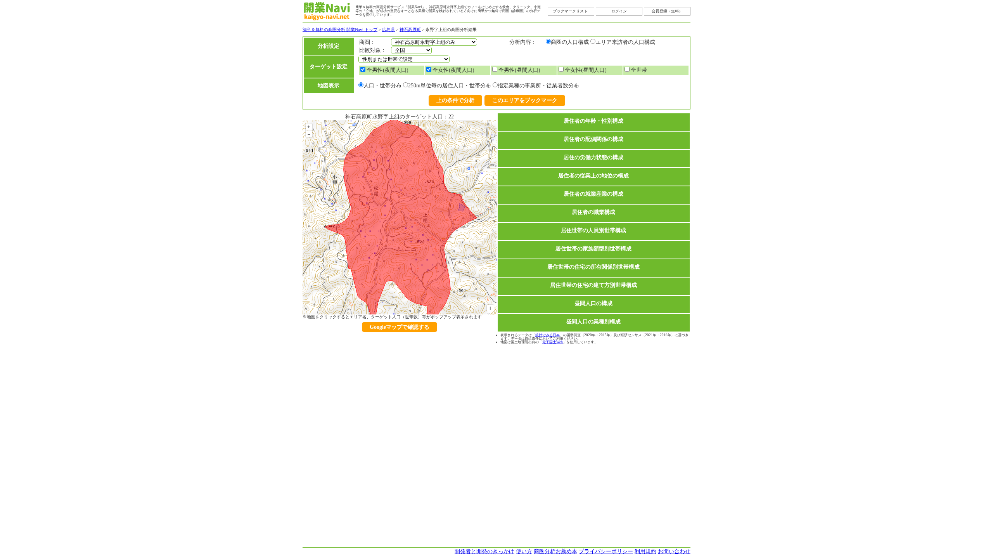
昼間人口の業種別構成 (593, 322)
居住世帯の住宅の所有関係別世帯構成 (593, 267)
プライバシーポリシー (606, 551)
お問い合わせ (674, 551)
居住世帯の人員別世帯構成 (593, 230)
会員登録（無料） (667, 11)
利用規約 (645, 551)
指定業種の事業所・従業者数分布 (538, 86)
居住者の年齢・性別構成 (593, 121)
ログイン (619, 11)
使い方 (524, 551)
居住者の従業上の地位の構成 (593, 176)
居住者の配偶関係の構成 (593, 139)
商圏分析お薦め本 (555, 551)
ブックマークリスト (570, 11)
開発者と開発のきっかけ (484, 551)
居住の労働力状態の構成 (593, 157)
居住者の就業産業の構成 (593, 194)
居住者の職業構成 (593, 212)
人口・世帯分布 (382, 86)
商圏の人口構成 (570, 42)
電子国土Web (552, 342)
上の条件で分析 (455, 100)
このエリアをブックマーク (524, 100)
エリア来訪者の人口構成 (625, 42)
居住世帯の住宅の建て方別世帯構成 (593, 285)
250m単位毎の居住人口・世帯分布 (449, 86)
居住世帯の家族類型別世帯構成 (593, 249)
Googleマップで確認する (399, 327)
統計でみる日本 (547, 335)
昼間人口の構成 (593, 303)
